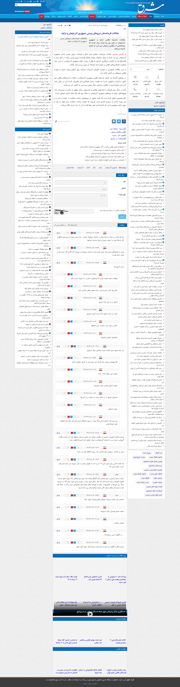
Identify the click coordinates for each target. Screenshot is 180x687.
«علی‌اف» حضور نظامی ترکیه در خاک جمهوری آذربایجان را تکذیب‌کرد (102, 147)
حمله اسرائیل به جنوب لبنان (39, 195)
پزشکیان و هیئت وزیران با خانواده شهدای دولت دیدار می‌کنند (34, 138)
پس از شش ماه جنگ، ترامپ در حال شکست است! (148, 210)
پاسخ (58, 233)
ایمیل (123, 188)
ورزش (134, 16)
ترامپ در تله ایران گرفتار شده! (152, 236)
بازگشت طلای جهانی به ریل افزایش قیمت (148, 60)
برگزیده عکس (121, 649)
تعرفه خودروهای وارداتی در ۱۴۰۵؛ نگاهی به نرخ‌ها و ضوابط (35, 296)
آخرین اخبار (46, 129)
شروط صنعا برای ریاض (154, 446)
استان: (161, 69)
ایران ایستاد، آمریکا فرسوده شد (38, 42)
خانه (162, 16)
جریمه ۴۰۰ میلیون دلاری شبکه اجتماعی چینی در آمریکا (147, 115)
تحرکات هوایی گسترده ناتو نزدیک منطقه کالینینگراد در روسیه (150, 339)
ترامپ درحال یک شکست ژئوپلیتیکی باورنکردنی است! (148, 192)
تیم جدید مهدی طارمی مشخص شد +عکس (91, 641)
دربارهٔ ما (17, 2)
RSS (41, 2)
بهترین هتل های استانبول (152, 461)
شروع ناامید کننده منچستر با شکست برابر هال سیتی (34, 221)
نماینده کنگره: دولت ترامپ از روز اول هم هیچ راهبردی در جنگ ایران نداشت (148, 435)
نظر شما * (122, 194)
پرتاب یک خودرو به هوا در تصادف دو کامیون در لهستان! (34, 64)
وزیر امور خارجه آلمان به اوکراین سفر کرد (148, 203)
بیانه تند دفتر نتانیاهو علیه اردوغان (151, 323)
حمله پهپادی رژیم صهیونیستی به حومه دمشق (147, 173)
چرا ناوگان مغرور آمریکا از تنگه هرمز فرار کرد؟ (147, 248)
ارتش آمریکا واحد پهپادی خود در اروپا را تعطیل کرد (148, 381)
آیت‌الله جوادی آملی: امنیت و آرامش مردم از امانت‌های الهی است (35, 259)
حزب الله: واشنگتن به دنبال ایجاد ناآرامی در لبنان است (147, 369)
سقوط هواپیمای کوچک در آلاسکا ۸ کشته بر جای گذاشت (147, 333)
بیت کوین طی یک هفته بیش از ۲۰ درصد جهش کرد (34, 351)
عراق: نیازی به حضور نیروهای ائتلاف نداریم (148, 170)
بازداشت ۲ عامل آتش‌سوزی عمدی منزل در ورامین (35, 178)
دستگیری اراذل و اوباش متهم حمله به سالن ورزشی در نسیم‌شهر (100, 611)
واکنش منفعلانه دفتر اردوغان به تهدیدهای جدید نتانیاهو (147, 300)
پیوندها (47, 16)
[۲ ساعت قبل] (90, 630)
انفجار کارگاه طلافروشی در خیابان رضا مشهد (90, 671)
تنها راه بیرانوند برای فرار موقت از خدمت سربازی (32, 78)
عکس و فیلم (61, 16)
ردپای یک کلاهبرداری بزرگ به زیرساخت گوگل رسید (148, 418)
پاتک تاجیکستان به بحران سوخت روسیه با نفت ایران (148, 430)
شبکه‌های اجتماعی (124, 16)
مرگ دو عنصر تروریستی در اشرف (37, 87)
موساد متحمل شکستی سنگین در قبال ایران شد (146, 313)
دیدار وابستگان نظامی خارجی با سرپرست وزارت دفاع (34, 161)
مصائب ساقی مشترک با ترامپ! (38, 214)
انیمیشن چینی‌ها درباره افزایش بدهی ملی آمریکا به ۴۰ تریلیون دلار (147, 148)
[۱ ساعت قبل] (90, 566)
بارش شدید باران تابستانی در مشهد (37, 324)
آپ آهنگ (158, 453)
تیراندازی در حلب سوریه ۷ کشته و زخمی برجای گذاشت (148, 130)
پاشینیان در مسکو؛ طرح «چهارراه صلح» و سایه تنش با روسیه (104, 160)
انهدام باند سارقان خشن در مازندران (36, 291)
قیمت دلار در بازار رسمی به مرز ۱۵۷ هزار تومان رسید (147, 40)
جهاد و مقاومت (101, 16)
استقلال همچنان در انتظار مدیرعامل (36, 198)
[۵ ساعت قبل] (114, 592)
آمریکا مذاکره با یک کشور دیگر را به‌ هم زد (148, 257)
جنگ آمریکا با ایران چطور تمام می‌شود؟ (149, 183)
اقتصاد (70, 16)
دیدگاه (54, 16)
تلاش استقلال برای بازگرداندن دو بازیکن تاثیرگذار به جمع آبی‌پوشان (33, 70)
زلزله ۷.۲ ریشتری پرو (41, 117)
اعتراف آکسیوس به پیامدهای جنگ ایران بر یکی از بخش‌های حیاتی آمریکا (147, 228)
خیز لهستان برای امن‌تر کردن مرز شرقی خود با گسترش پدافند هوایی (148, 294)
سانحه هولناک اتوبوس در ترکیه (38, 249)
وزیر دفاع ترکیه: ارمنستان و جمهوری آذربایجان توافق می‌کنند (104, 156)
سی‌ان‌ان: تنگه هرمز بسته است (152, 120)
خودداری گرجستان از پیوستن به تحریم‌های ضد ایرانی (148, 348)
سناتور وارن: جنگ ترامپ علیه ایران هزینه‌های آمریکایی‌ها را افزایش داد (148, 267)
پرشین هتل (158, 478)
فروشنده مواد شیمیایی (154, 490)
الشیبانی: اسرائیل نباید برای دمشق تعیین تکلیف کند (147, 424)
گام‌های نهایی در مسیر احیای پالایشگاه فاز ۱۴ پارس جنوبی (35, 238)
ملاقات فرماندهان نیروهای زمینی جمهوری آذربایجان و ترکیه (90, 33)
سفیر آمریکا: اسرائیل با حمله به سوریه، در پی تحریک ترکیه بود (148, 252)
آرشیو (35, 2)
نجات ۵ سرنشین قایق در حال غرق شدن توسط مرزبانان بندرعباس (34, 328)
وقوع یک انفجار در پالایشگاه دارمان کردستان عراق (32, 192)
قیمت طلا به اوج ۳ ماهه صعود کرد (150, 36)
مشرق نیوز (145, 6)
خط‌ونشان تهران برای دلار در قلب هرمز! (149, 239)
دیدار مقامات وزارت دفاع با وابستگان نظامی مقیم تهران (116, 671)
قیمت (162, 25)
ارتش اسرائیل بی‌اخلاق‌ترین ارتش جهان (149, 344)
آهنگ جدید (145, 478)
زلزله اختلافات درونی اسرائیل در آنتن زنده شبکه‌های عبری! (149, 187)
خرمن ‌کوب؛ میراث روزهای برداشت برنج (35, 96)
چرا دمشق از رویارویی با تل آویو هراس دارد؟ (147, 141)
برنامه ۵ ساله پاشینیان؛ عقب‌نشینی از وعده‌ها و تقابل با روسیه (147, 441)
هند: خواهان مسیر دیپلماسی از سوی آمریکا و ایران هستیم (148, 309)
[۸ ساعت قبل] (65, 592)
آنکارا (88, 167)
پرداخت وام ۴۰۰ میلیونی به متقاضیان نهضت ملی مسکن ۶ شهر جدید (115, 579)
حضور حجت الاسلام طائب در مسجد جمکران (34, 270)
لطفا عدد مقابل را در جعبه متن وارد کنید (113, 210)
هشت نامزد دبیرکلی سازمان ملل (151, 304)
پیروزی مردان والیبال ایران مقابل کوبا (36, 288)
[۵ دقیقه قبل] (114, 566)
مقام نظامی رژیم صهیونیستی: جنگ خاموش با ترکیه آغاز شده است (148, 198)
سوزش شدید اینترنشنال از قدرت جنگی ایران (34, 60)
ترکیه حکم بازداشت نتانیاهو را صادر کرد (149, 356)
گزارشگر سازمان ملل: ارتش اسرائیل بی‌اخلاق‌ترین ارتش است (147, 386)
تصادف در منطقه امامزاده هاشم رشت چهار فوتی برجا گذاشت (33, 122)
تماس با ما (27, 2)
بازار (41, 16)
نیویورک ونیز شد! (42, 134)
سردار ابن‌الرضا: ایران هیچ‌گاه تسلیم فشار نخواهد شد (33, 364)
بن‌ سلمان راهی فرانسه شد (153, 320)
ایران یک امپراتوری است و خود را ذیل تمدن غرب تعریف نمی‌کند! (147, 261)
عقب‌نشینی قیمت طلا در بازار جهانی (150, 51)
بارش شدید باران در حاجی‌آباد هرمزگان (35, 207)
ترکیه (100, 167)
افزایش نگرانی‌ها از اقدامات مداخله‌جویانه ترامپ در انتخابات (147, 136)
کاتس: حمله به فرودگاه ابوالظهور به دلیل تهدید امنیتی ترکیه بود (34, 202)
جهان (150, 16)
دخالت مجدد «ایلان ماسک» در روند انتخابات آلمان (148, 392)
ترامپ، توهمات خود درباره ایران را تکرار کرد (148, 286)
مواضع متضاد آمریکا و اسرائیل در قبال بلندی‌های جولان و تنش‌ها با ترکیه (33, 167)
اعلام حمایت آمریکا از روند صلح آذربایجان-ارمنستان (107, 153)
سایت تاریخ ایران (139, 457)
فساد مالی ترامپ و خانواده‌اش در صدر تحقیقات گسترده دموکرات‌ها (147, 407)
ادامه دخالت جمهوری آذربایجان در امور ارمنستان (108, 150)
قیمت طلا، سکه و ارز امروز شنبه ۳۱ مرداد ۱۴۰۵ (146, 33)
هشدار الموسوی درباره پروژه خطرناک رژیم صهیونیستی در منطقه (149, 154)
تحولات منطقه (142, 16)
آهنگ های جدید (156, 474)
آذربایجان (80, 167)
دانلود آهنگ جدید (156, 457)
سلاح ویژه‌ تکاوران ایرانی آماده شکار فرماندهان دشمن (34, 56)
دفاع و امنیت (112, 16)
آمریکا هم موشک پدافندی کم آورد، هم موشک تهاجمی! (148, 165)
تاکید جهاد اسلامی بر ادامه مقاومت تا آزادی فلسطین (149, 327)
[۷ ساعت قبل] (90, 592)
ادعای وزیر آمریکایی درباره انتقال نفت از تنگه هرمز (148, 282)
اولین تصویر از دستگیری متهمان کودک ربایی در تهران (34, 92)
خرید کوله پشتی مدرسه (153, 495)
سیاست (156, 16)
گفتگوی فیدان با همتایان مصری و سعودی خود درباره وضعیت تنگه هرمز (148, 412)
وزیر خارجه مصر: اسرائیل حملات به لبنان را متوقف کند (35, 253)
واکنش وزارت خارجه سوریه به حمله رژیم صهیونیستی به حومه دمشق (36, 149)
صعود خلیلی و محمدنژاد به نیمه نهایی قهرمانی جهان (34, 307)
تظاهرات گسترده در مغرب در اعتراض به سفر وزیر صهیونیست (66, 671)
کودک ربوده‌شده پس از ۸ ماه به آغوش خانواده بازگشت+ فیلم (34, 82)
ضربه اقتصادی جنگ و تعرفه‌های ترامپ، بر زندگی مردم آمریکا (147, 178)
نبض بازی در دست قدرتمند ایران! (151, 144)
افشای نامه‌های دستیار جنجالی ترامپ (150, 317)
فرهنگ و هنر (84, 16)
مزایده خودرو (157, 482)
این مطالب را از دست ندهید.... (115, 555)
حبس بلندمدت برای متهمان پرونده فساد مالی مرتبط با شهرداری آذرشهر (34, 301)
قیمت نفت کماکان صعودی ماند (151, 57)
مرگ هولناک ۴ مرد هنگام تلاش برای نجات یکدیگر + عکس (33, 46)
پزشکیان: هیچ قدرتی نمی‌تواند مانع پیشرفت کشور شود (33, 155)
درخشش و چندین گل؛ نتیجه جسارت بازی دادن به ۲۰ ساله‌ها (66, 641)
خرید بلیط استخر (143, 482)
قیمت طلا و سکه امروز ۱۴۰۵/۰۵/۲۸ (150, 54)
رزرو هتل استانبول (155, 465)
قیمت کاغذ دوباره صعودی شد (152, 29)
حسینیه (92, 16)
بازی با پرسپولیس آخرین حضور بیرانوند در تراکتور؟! (35, 346)
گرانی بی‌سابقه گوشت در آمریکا (38, 273)
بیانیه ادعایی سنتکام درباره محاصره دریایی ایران (146, 290)
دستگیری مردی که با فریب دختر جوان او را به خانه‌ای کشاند (34, 316)
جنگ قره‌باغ (70, 167)
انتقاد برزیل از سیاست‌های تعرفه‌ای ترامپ (148, 232)
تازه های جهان (159, 110)
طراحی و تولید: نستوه (90, 683)
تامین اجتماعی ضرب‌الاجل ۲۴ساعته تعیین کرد (93, 578)
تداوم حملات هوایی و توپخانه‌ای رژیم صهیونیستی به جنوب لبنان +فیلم (147, 398)
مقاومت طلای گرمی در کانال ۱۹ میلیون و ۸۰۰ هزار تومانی (148, 46)
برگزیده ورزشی (121, 619)
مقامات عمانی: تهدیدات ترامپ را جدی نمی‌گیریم (146, 353)
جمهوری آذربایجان (111, 167)
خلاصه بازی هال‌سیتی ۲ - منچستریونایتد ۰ (117, 641)
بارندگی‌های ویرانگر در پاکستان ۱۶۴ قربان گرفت (146, 206)
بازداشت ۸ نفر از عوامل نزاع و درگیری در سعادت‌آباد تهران (36, 278)
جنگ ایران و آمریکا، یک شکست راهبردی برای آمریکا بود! (148, 125)
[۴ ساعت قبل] (65, 566)
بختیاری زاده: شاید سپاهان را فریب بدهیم (34, 356)
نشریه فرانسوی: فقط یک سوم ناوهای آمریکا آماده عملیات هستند (147, 216)
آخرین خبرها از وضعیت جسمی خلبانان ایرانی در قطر (33, 37)
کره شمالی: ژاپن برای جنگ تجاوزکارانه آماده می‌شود (149, 160)
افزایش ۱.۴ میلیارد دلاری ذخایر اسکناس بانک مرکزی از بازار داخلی (34, 283)
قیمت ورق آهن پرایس (154, 486)
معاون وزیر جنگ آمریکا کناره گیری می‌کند (148, 277)
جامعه (76, 16)
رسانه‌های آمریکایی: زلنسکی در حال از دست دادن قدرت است (147, 363)
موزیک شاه (147, 453)
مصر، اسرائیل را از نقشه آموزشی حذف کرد (148, 359)
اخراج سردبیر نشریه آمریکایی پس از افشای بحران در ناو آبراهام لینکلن (147, 273)
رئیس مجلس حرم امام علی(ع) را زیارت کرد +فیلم (146, 402)
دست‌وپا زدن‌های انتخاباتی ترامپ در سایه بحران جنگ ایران (147, 222)
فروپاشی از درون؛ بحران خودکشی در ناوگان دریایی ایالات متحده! (148, 243)
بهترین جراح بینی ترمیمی (153, 469)
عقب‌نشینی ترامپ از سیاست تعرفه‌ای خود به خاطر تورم (148, 375)
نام (124, 181)
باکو (94, 167)
